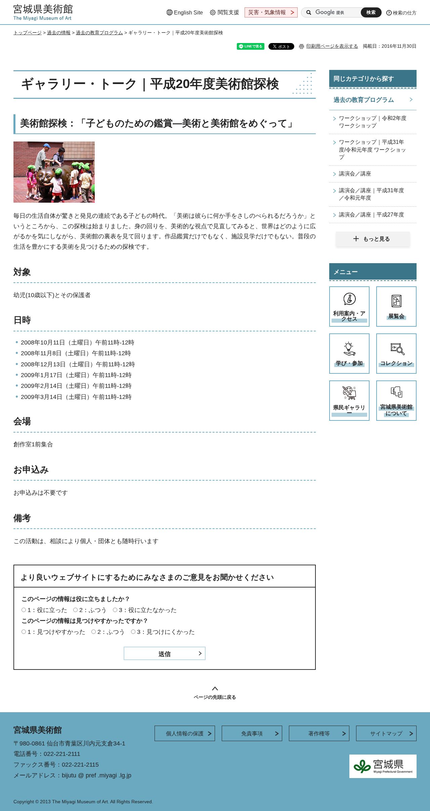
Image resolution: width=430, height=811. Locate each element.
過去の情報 (59, 32)
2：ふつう (93, 610)
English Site (188, 12)
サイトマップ (386, 733)
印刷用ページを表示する (332, 46)
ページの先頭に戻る (215, 697)
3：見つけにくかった (166, 631)
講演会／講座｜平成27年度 (371, 214)
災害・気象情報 (267, 12)
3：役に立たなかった (148, 610)
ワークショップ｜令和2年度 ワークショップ (372, 121)
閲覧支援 (228, 12)
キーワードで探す (308, 12)
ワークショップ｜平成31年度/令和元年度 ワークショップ (372, 149)
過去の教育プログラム (99, 32)
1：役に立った (47, 610)
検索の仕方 (405, 12)
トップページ (27, 32)
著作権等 (319, 733)
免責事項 (252, 733)
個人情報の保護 (185, 733)
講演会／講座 (355, 173)
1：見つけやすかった (56, 631)
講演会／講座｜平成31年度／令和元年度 (371, 194)
